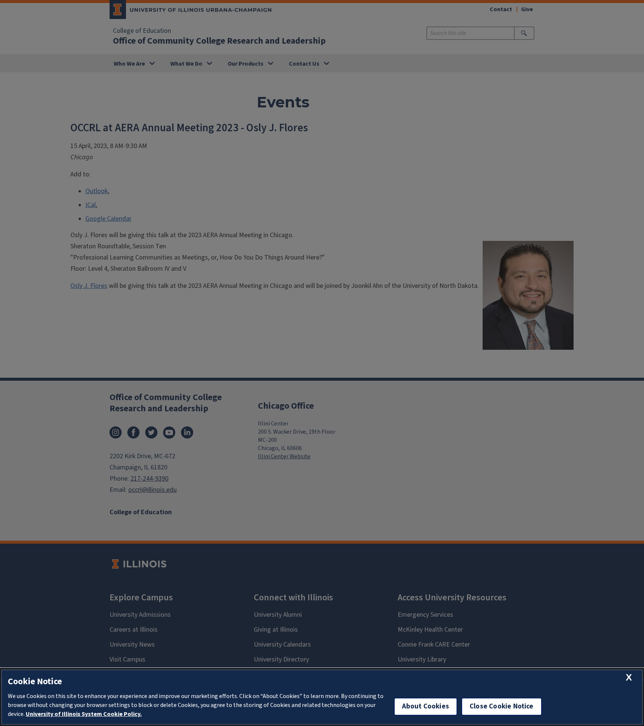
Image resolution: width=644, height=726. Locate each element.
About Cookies (425, 706)
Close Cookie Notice (502, 706)
